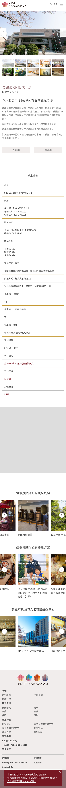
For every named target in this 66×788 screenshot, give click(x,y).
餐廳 (4, 711)
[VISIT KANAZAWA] (14, 6)
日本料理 (16, 150)
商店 (36, 711)
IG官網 (7, 378)
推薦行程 (6, 698)
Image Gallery (9, 740)
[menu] (61, 4)
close (60, 772)
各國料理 (48, 150)
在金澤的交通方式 (10, 727)
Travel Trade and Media (14, 744)
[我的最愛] (50, 4)
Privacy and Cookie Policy (14, 762)
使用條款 (6, 758)
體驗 (36, 707)
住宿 (4, 715)
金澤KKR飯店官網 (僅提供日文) (19, 363)
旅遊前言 (6, 723)
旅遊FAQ (38, 731)
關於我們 (37, 762)
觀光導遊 (6, 731)
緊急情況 (6, 749)
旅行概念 (6, 695)
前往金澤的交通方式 (43, 723)
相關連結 (37, 758)
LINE (6, 394)
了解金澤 (38, 695)
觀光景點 (6, 707)
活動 (36, 715)
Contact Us (7, 767)
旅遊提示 (38, 727)
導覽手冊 (6, 736)
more (20, 501)
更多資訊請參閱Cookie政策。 (21, 780)
